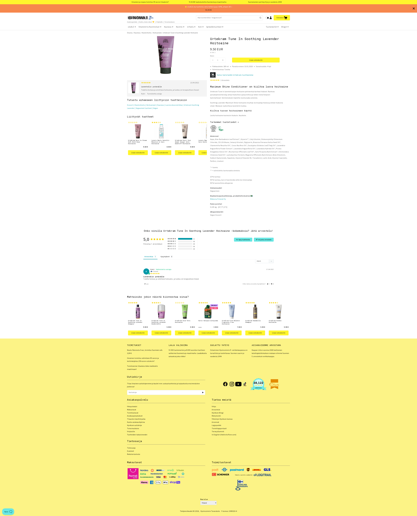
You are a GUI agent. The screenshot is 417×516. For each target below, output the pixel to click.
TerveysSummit (218, 431)
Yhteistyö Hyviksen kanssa (222, 419)
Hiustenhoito (146, 33)
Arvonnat (215, 422)
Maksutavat (131, 410)
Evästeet (130, 451)
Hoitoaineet (157, 33)
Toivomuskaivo (170, 22)
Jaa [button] (147, 284)
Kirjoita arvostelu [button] (264, 240)
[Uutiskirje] (202, 392)
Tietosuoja (131, 448)
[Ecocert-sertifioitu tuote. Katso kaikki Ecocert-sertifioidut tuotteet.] (213, 129)
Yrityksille (159, 22)
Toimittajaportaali (219, 428)
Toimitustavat (132, 413)
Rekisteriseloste (133, 454)
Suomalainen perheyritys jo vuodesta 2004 (265, 2)
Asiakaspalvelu (132, 22)
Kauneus (137, 33)
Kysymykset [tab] (165, 257)
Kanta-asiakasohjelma (136, 422)
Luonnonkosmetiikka (173, 105)
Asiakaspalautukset (135, 416)
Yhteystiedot (132, 406)
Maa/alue (204, 499)
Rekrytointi (216, 416)
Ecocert (130, 105)
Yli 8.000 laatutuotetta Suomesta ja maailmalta (207, 2)
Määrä (212, 56)
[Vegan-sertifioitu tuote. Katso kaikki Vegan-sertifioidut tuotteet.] (220, 129)
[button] (282, 17)
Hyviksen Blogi (217, 413)
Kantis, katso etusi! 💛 (146, 22)
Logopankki (216, 425)
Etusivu (129, 33)
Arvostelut (216, 410)
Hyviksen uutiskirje (134, 425)
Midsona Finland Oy (218, 199)
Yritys (214, 406)
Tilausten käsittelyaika (136, 419)
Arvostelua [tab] (148, 257)
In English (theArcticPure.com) (224, 435)
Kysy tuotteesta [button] (244, 240)
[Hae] (260, 17)
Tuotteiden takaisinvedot (137, 435)
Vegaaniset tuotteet (144, 108)
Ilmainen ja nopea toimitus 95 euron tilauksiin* (150, 2)
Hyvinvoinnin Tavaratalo (210, 511)
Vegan (155, 108)
